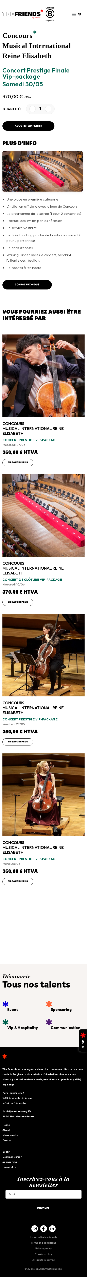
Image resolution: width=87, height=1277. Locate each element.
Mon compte (10, 1135)
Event (6, 1151)
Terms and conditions (43, 1242)
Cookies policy (43, 1254)
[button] (79, 14)
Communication (12, 1156)
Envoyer (43, 1208)
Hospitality (9, 1166)
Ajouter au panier (28, 126)
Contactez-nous (27, 284)
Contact (7, 1140)
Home (6, 1124)
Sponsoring (9, 1161)
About (6, 1129)
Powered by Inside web (43, 1237)
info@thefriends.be (14, 1103)
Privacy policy (43, 1248)
